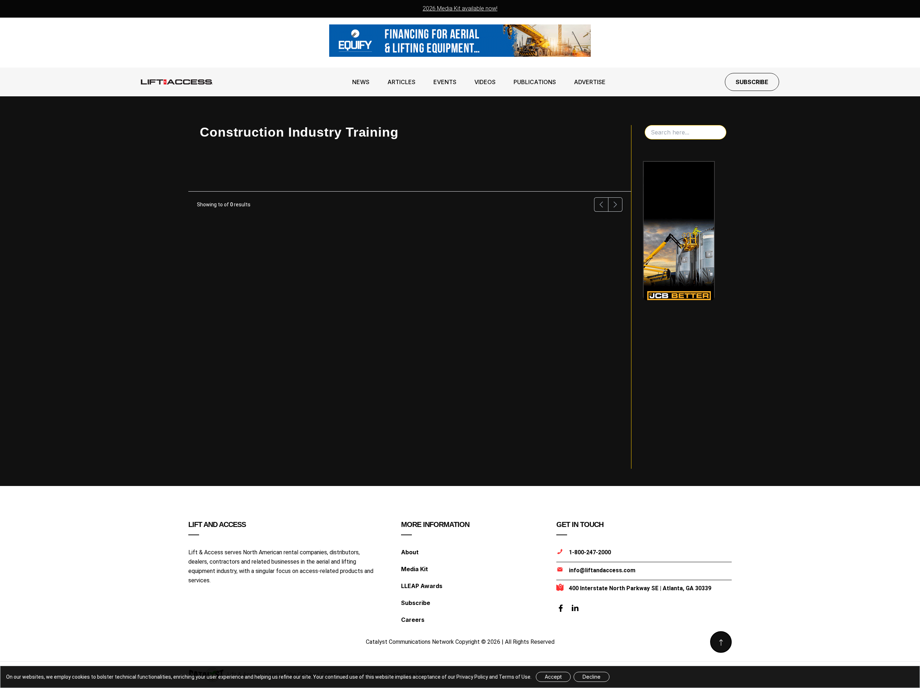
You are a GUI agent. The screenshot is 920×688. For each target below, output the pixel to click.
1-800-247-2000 (590, 552)
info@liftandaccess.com (602, 570)
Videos (485, 82)
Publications (535, 82)
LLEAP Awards (421, 586)
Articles (401, 82)
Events (444, 82)
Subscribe (752, 82)
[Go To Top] (721, 642)
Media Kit (414, 569)
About (410, 552)
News (360, 82)
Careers (412, 619)
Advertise (590, 82)
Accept (553, 677)
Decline (592, 677)
